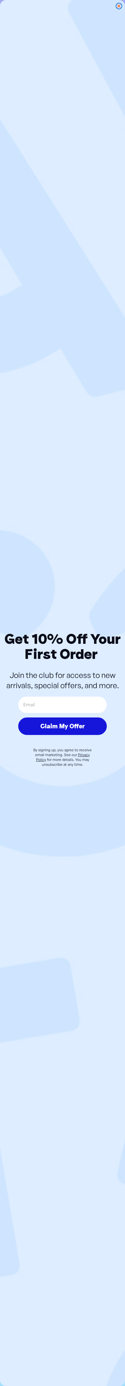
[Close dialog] (119, 6)
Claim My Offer (62, 726)
